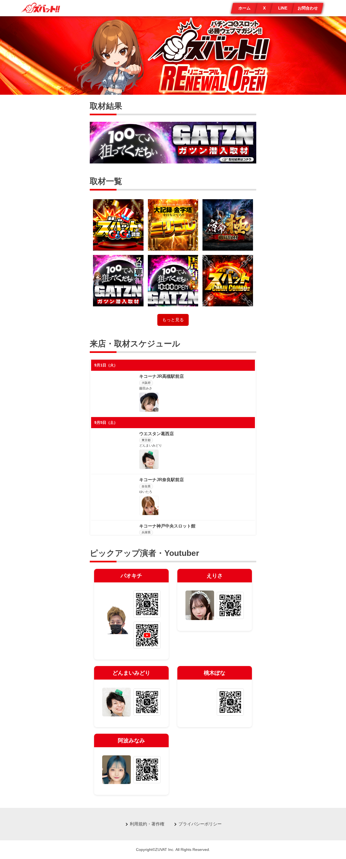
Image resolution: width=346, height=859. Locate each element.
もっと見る (173, 319)
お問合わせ (308, 8)
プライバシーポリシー (200, 824)
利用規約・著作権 (147, 824)
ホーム (244, 8)
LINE (282, 8)
